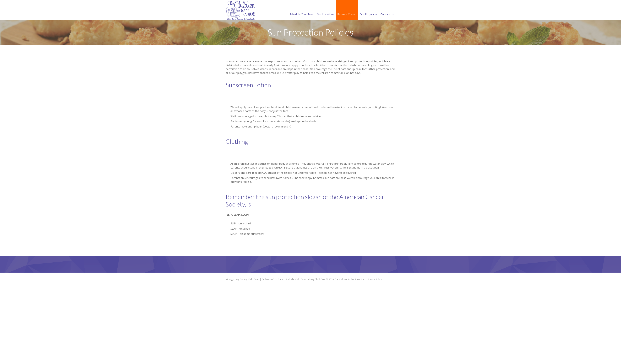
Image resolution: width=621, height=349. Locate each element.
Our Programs (368, 14)
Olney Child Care (316, 279)
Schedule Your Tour (302, 14)
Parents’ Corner (347, 14)
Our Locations (325, 14)
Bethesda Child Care (272, 279)
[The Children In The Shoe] (241, 10)
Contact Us (387, 14)
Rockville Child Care (295, 279)
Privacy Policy (374, 279)
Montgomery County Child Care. (242, 279)
